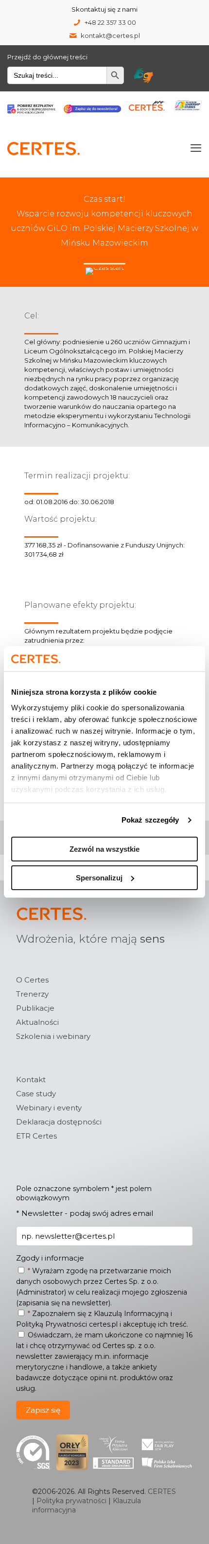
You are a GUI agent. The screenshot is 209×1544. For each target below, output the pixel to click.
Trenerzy (32, 994)
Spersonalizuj (99, 878)
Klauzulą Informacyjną (131, 1313)
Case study (36, 1093)
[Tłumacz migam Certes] (143, 76)
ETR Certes (36, 1135)
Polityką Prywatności (51, 1324)
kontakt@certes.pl (110, 35)
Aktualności (37, 1022)
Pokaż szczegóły (150, 820)
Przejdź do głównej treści (47, 57)
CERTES (162, 1491)
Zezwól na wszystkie (104, 849)
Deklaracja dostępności (59, 1121)
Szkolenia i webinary (53, 1036)
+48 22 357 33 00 (110, 22)
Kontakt (31, 1079)
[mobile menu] (196, 148)
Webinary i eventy (49, 1107)
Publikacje (35, 1008)
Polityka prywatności (71, 1500)
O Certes (32, 979)
